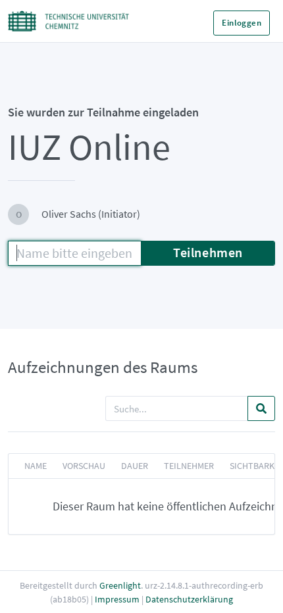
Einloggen (241, 22)
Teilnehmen (208, 252)
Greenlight (120, 585)
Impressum (117, 599)
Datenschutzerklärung (189, 599)
